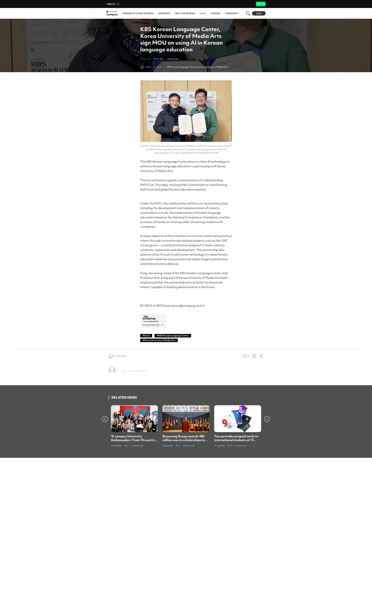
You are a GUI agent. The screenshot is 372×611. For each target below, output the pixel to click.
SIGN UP (261, 4)
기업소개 (110, 3)
